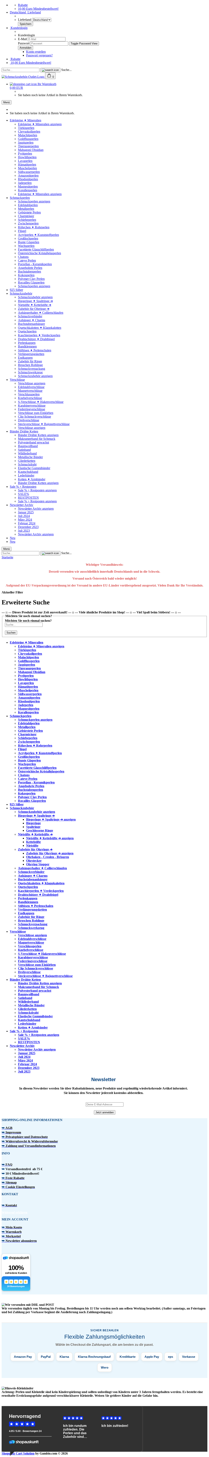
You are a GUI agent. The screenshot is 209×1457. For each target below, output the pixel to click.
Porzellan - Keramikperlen (35, 264)
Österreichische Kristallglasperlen (39, 253)
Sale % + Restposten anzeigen (37, 490)
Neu (12, 538)
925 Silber (16, 290)
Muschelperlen (27, 168)
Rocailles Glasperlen (31, 282)
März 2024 (25, 519)
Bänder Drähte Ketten (24, 431)
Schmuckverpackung (31, 368)
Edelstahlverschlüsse (31, 387)
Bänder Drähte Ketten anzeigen (38, 435)
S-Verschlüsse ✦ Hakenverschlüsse (40, 402)
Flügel (22, 231)
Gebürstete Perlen (29, 212)
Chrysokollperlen (29, 131)
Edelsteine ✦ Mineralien (25, 120)
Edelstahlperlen (28, 205)
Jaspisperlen (25, 142)
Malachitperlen (27, 135)
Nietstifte (32, 845)
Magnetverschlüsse (30, 390)
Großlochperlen (28, 238)
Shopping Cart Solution (18, 1453)
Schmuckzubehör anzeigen (35, 297)
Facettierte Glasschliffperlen (36, 249)
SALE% (23, 494)
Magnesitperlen (28, 186)
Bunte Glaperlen (28, 242)
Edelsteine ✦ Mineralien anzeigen (40, 124)
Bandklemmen (27, 346)
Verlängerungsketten (31, 354)
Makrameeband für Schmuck (36, 438)
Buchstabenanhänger (31, 324)
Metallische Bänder (30, 457)
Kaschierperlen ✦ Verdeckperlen (39, 335)
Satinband (24, 449)
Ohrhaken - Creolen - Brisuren (47, 857)
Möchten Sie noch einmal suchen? (28, 620)
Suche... (66, 70)
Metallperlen (26, 208)
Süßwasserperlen (29, 172)
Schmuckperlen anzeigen (34, 201)
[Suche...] (50, 70)
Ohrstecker (34, 860)
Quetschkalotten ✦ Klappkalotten (39, 327)
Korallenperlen (27, 190)
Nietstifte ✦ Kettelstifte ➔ (34, 305)
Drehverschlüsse (28, 420)
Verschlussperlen (29, 394)
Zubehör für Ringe (30, 361)
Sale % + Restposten (23, 486)
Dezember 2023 (28, 527)
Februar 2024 (26, 523)
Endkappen (25, 357)
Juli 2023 (24, 530)
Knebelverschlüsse (30, 398)
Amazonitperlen (28, 175)
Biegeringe (33, 823)
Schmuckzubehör (21, 293)
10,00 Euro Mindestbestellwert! (38, 8)
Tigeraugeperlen (28, 146)
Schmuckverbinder (30, 316)
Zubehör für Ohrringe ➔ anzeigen (49, 853)
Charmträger (26, 216)
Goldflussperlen (28, 139)
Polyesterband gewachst (33, 442)
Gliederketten (26, 460)
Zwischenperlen (28, 223)
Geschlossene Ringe (39, 830)
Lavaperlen (25, 161)
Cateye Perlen (27, 260)
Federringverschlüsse (31, 409)
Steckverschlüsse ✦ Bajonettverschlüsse (44, 424)
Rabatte (23, 5)
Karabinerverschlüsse (32, 405)
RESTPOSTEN (28, 497)
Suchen (11, 632)
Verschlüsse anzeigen (31, 383)
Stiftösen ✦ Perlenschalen (34, 350)
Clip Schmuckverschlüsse (34, 416)
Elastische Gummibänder (34, 468)
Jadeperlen (25, 183)
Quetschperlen (27, 331)
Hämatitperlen (27, 164)
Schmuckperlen (20, 197)
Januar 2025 (26, 512)
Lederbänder (26, 475)
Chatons (23, 257)
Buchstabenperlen (29, 271)
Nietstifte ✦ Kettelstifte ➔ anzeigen (50, 838)
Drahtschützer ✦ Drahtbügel (36, 339)
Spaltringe (33, 827)
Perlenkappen (27, 342)
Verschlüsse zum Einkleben (35, 413)
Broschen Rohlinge (30, 365)
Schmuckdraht (27, 464)
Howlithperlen (27, 157)
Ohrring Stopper (37, 864)
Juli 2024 (24, 516)
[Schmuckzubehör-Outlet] (23, 76)
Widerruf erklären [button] (14, 1212)
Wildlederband (27, 453)
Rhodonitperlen (28, 179)
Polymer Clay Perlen (31, 279)
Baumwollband (28, 446)
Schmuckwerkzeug (30, 372)
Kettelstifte (33, 842)
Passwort (24, 43)
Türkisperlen (26, 128)
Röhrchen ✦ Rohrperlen (33, 227)
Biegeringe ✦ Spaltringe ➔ (35, 301)
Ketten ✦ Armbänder (31, 479)
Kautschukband (28, 471)
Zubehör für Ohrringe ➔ (33, 308)
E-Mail (22, 39)
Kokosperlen (26, 275)
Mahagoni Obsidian (30, 150)
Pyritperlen (25, 153)
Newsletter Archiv (21, 505)
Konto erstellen (36, 51)
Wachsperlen (26, 246)
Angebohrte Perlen (30, 268)
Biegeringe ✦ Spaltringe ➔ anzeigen (51, 819)
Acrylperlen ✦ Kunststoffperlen (38, 235)
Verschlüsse (17, 379)
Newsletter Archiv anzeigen (36, 508)
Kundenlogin (19, 28)
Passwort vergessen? (39, 55)
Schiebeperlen (27, 219)
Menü (6, 102)
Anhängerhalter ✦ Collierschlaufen (40, 312)
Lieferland (25, 19)
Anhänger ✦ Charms (31, 320)
